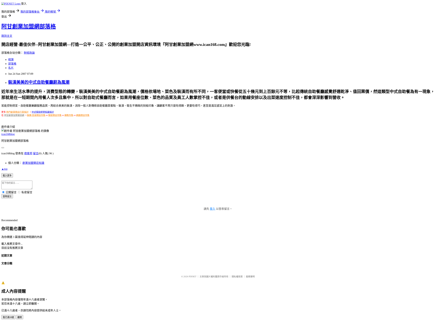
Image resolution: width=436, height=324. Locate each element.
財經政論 (29, 52)
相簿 (11, 59)
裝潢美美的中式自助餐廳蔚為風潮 (38, 82)
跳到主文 (6, 35)
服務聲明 (250, 276)
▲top (4, 168)
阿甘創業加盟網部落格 (28, 26)
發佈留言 (7, 196)
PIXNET (192, 276)
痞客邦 (28, 153)
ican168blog (8, 134)
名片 (11, 67)
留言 (35, 153)
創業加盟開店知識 (33, 162)
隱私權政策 (237, 276)
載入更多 (7, 175)
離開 (19, 317)
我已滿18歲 (8, 317)
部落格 (12, 63)
